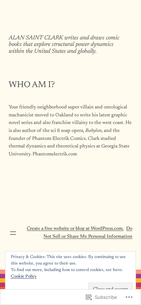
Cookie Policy (24, 276)
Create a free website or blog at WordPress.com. (75, 228)
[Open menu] (13, 233)
